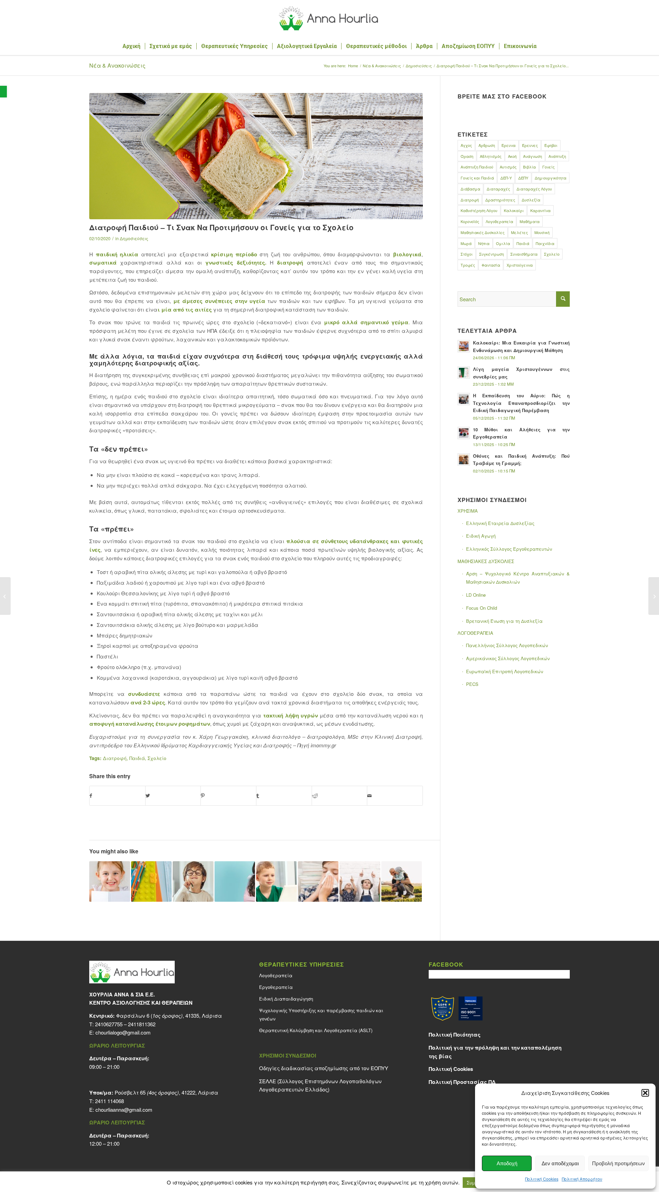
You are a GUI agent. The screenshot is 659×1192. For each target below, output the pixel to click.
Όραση (467, 156)
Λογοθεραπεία (499, 221)
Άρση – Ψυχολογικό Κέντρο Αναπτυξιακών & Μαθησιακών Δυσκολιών (518, 577)
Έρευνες (530, 145)
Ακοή (512, 156)
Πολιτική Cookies (541, 1179)
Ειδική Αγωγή (481, 536)
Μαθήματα (530, 221)
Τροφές (468, 265)
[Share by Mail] (395, 795)
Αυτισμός (508, 167)
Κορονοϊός (470, 221)
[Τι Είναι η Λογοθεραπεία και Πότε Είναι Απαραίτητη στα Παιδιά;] (359, 881)
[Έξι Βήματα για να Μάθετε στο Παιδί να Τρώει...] (5, 596)
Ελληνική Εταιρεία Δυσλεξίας (500, 523)
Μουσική (542, 232)
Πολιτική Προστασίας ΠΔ (462, 1082)
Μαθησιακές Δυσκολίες (483, 232)
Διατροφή (115, 758)
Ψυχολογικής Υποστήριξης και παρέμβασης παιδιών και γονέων (321, 1014)
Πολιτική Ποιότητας (455, 1034)
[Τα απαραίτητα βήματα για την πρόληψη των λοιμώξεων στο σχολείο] (318, 881)
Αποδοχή (507, 1163)
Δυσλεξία (531, 199)
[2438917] (256, 156)
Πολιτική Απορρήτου (582, 1179)
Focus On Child (481, 608)
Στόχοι (467, 254)
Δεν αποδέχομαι (560, 1163)
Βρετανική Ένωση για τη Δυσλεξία (504, 621)
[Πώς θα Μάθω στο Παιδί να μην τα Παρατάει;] (235, 881)
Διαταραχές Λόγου (534, 188)
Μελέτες (519, 232)
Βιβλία (529, 167)
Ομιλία (503, 243)
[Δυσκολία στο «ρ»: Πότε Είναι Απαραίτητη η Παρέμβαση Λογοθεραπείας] (109, 881)
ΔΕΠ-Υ (506, 177)
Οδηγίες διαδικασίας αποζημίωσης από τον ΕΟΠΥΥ (323, 1068)
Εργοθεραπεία (276, 987)
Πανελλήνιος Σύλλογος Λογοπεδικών (507, 645)
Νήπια (483, 243)
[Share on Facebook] (117, 795)
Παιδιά (137, 758)
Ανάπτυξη (557, 156)
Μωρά (466, 243)
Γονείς (548, 167)
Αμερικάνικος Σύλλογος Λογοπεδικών (508, 658)
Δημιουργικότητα (550, 177)
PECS (472, 684)
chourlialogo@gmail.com (123, 1032)
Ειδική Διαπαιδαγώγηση (286, 998)
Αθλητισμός (490, 156)
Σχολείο (157, 758)
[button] (3, 91)
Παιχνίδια (545, 243)
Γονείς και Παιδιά (477, 177)
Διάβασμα (470, 188)
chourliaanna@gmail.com (123, 1109)
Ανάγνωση (532, 156)
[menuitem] (131, 46)
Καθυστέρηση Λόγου (479, 210)
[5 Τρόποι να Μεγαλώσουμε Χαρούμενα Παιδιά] (401, 881)
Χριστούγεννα (520, 265)
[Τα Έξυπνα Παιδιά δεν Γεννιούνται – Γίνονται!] (276, 881)
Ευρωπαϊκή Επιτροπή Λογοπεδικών (504, 671)
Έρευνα (508, 145)
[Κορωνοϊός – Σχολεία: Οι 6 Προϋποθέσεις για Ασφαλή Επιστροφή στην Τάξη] (151, 881)
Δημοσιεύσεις (134, 238)
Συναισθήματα (523, 254)
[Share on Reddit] (339, 795)
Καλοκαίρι (514, 210)
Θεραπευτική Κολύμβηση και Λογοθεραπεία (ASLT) (315, 1030)
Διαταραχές (498, 188)
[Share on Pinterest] (228, 795)
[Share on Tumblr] (284, 795)
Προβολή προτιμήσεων (618, 1163)
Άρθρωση (486, 145)
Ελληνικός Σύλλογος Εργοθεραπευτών (509, 549)
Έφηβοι (550, 145)
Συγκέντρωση (491, 254)
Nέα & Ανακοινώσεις (117, 65)
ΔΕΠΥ (523, 177)
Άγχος (466, 145)
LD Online (476, 595)
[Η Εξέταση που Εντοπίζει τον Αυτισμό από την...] (653, 596)
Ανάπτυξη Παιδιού (477, 167)
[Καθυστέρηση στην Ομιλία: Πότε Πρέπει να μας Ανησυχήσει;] (193, 881)
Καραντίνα (540, 210)
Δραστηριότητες (500, 199)
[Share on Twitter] (173, 795)
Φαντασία (491, 265)
